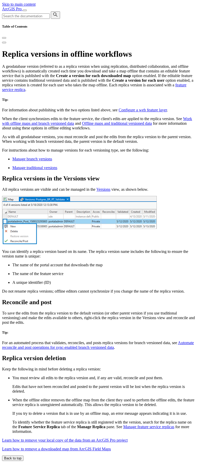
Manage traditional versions (34, 168)
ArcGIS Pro (12, 9)
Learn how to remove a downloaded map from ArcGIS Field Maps (56, 449)
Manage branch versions (32, 159)
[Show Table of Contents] (4, 42)
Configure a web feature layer (143, 110)
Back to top (12, 458)
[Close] (4, 38)
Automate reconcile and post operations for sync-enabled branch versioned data (98, 345)
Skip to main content (19, 4)
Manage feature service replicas (148, 427)
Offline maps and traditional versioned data (117, 123)
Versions (103, 189)
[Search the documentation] (55, 15)
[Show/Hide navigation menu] (25, 10)
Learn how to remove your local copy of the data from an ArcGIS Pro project (65, 440)
